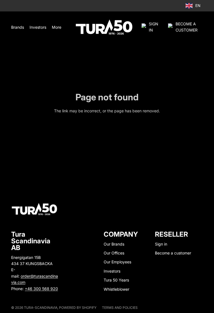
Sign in (161, 244)
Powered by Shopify (77, 307)
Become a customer (173, 253)
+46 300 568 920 (41, 288)
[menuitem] (56, 27)
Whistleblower (116, 289)
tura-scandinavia (40, 307)
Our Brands (114, 244)
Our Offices (114, 253)
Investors (112, 271)
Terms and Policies (120, 307)
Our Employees (117, 261)
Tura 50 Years (116, 280)
